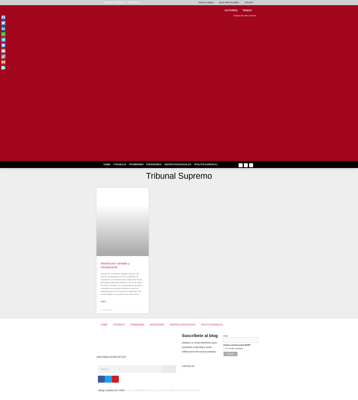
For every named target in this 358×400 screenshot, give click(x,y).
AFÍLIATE (249, 2)
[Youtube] (251, 165)
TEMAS (247, 10)
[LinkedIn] (22, 28)
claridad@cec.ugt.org (205, 366)
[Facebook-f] (241, 165)
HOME (106, 164)
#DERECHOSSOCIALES (177, 164)
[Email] (22, 51)
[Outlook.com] (22, 68)
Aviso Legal (131, 390)
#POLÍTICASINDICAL (206, 164)
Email (225, 336)
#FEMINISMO (136, 164)
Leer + (104, 302)
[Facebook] (101, 379)
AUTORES (231, 10)
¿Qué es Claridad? (114, 2)
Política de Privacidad (150, 390)
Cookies (166, 390)
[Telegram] (22, 40)
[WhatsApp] (22, 34)
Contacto (134, 2)
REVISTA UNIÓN (206, 2)
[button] (225, 164)
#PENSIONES (154, 164)
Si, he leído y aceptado (234, 348)
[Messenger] (22, 45)
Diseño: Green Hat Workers (186, 390)
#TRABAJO (119, 164)
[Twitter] (246, 165)
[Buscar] (169, 369)
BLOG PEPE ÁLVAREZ (229, 2)
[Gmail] (22, 62)
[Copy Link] (22, 56)
